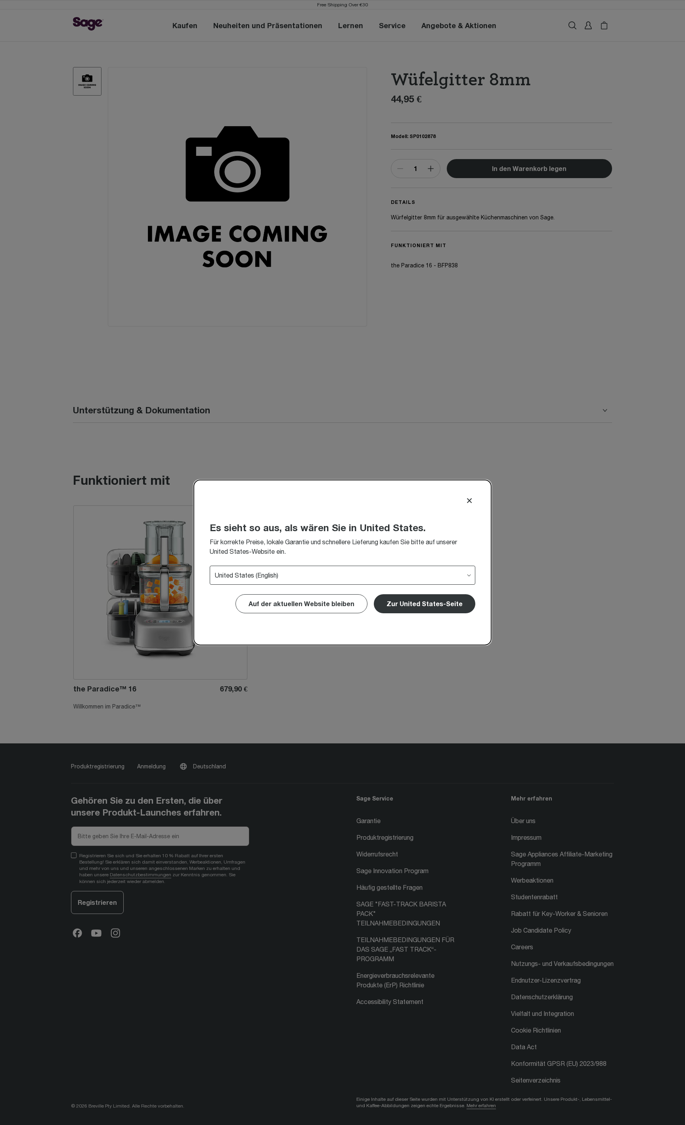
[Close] (469, 500)
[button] (424, 603)
